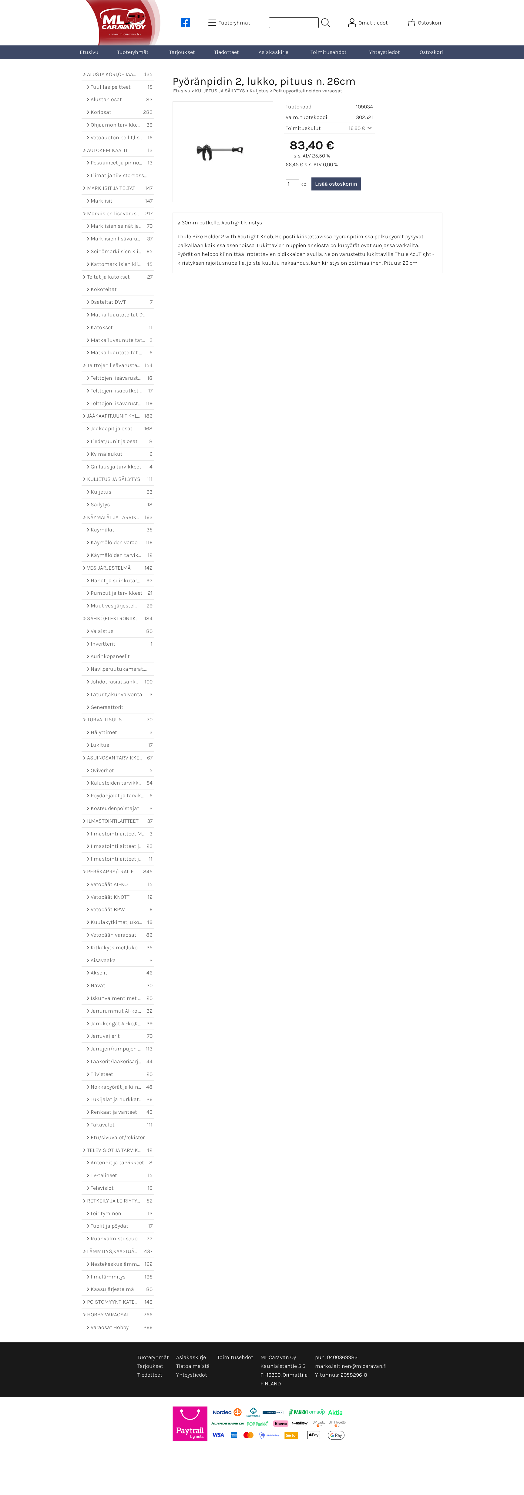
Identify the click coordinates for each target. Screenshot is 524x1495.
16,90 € (357, 128)
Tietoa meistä (193, 1366)
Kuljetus (259, 91)
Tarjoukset (182, 52)
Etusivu (89, 52)
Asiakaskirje (273, 52)
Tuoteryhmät (133, 52)
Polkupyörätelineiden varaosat (307, 91)
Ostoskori (431, 52)
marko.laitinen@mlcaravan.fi (351, 1366)
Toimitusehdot (329, 52)
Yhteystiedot (384, 52)
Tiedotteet (226, 52)
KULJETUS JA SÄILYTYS (220, 91)
